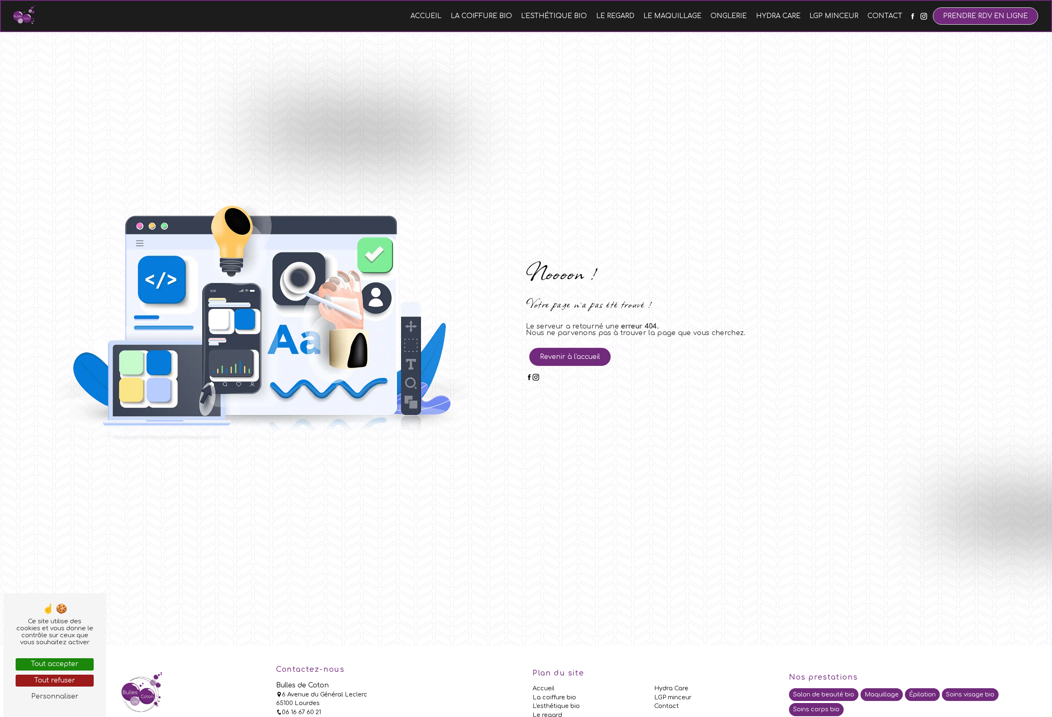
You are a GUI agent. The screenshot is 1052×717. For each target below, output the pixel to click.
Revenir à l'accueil (570, 357)
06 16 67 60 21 (301, 712)
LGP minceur (834, 16)
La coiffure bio (481, 16)
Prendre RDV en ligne (985, 16)
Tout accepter (54, 664)
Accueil (426, 16)
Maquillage (882, 694)
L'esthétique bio (554, 16)
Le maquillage (672, 16)
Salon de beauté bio (823, 694)
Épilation (922, 694)
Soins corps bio (816, 709)
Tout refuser (54, 680)
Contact (884, 16)
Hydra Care (778, 16)
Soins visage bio (970, 694)
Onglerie (729, 16)
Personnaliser (54, 696)
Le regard (615, 16)
